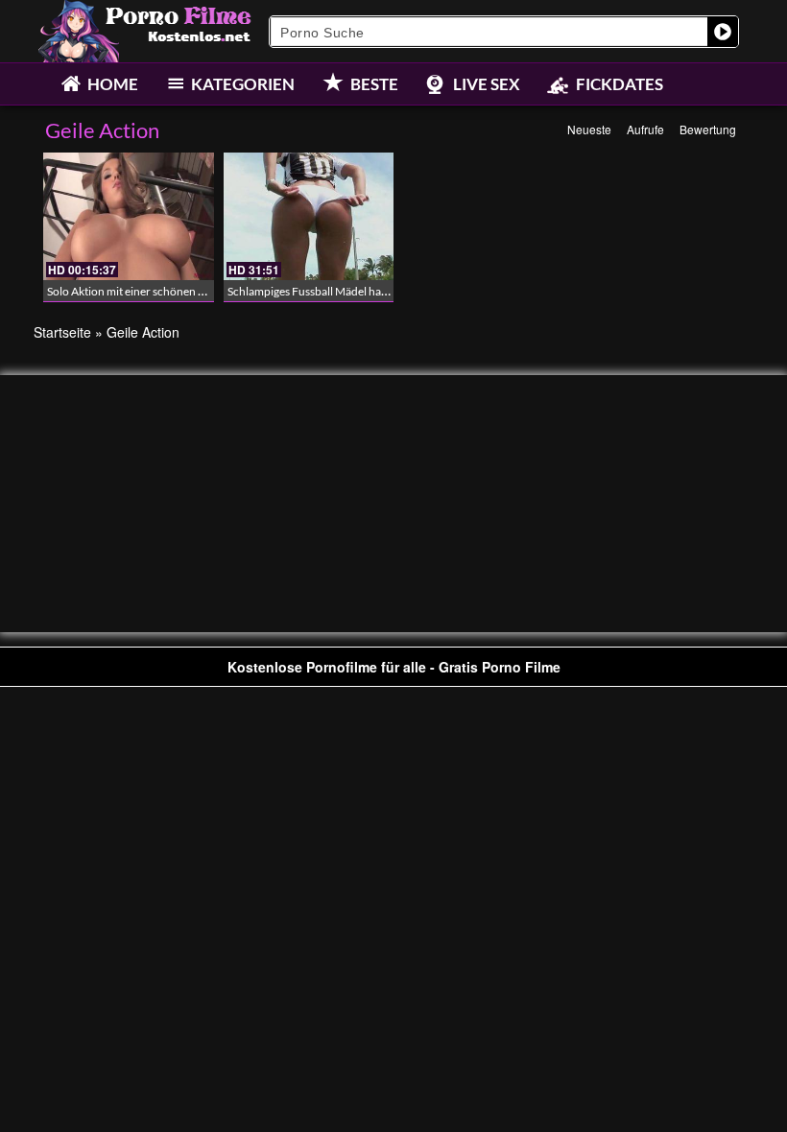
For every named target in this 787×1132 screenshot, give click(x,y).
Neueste (589, 129)
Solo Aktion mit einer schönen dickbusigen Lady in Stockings (196, 291)
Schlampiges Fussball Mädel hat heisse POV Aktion (353, 291)
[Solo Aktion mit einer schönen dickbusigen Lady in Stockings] (128, 216)
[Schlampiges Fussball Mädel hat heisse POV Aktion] (309, 216)
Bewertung (708, 129)
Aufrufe (645, 129)
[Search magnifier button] (722, 31)
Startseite (62, 332)
